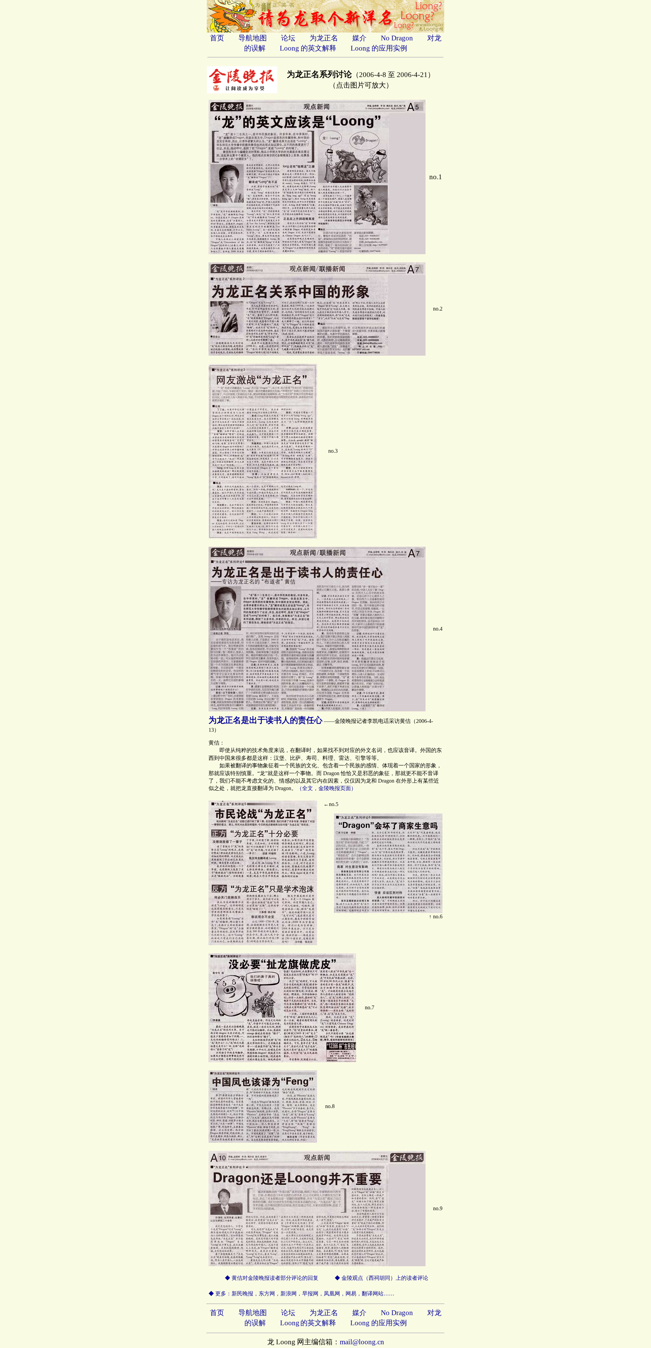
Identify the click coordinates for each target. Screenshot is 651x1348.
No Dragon (397, 38)
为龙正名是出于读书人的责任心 (265, 720)
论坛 (288, 38)
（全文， (307, 788)
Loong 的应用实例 (379, 48)
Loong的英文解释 (308, 1323)
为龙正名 (324, 38)
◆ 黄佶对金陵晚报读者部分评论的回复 (263, 1278)
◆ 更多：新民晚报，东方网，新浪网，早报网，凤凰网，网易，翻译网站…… (301, 1293)
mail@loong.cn (362, 1342)
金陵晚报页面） (337, 788)
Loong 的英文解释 (308, 48)
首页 (217, 38)
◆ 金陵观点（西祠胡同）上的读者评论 (381, 1278)
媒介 (359, 38)
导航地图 (252, 38)
